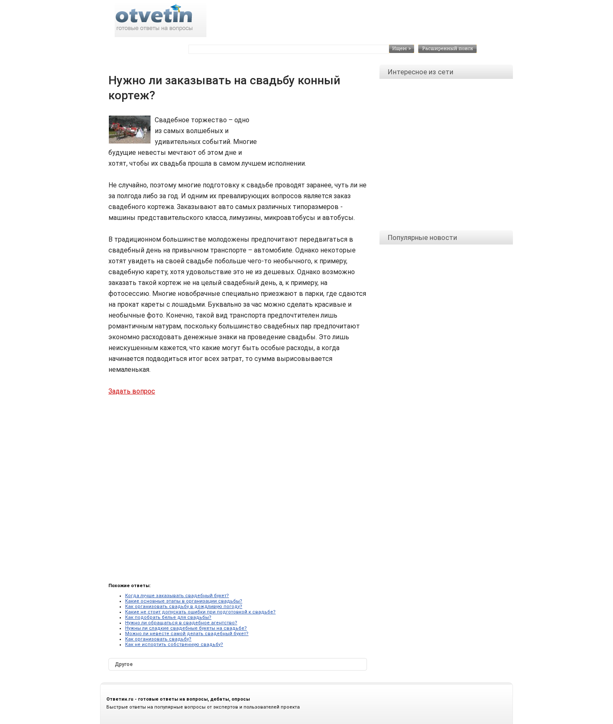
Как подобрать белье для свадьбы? (168, 617)
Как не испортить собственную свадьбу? (174, 644)
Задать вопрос (131, 391)
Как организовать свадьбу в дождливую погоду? (183, 606)
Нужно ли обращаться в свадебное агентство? (181, 623)
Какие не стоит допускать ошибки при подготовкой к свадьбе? (200, 612)
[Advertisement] (311, 133)
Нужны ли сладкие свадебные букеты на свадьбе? (186, 628)
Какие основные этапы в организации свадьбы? (183, 601)
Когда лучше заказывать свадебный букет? (177, 595)
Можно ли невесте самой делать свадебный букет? (187, 633)
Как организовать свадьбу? (158, 639)
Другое (124, 664)
